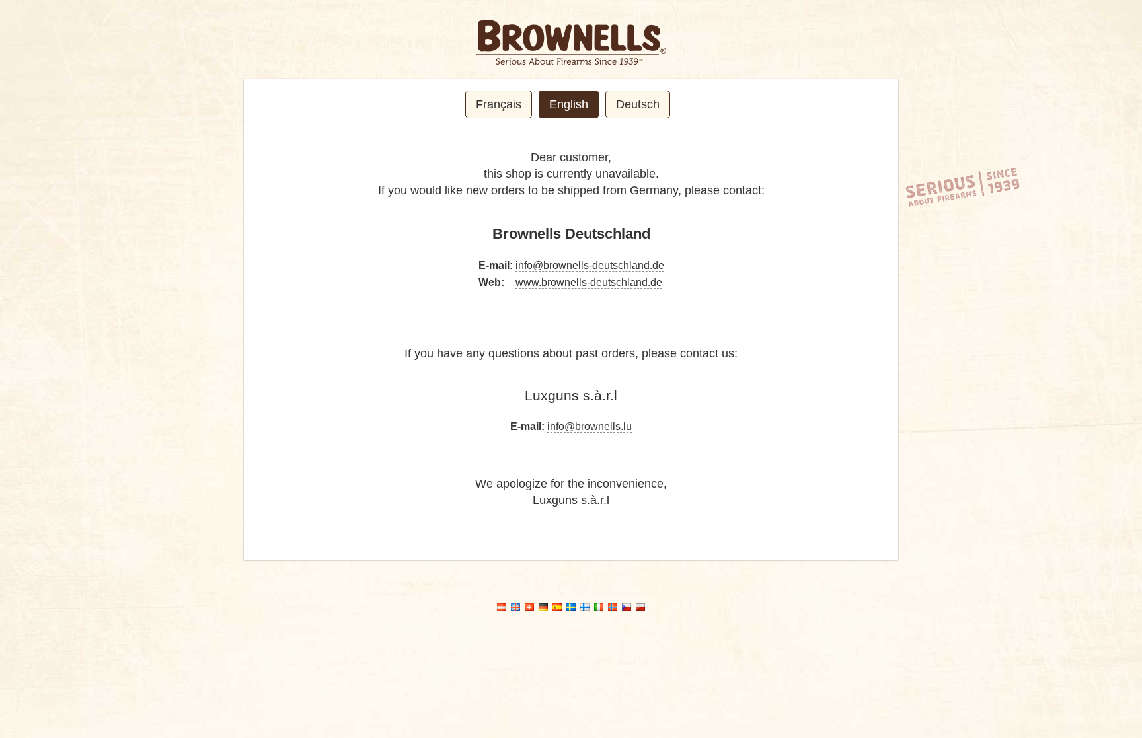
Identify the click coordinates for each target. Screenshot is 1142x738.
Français (498, 104)
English (568, 104)
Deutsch (638, 104)
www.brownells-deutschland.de (588, 282)
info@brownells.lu (589, 426)
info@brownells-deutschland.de (589, 265)
